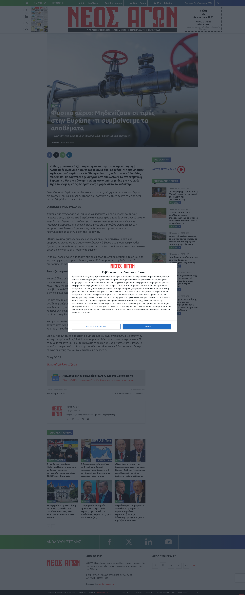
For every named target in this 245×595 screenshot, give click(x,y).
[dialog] (122, 297)
